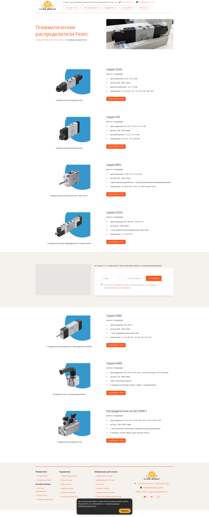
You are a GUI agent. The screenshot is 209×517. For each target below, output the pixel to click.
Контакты (143, 8)
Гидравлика (110, 8)
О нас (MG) (127, 8)
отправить (153, 278)
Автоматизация (91, 8)
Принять (124, 511)
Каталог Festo (72, 8)
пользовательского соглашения (117, 288)
